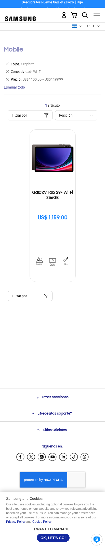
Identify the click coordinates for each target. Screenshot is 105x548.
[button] (81, 26)
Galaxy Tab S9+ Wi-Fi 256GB (52, 195)
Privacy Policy (15, 522)
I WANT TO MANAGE (52, 529)
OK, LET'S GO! (53, 538)
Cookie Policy (41, 522)
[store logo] (20, 13)
